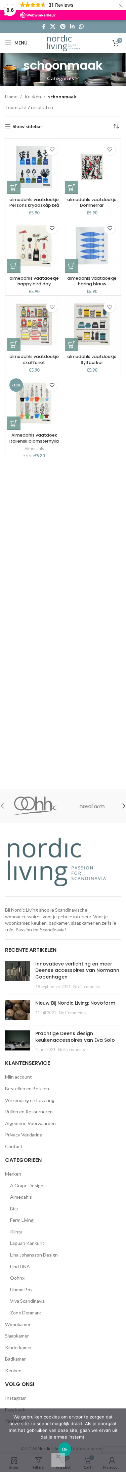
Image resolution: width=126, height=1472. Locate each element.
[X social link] (53, 26)
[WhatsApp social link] (81, 26)
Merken (13, 1174)
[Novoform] (66, 806)
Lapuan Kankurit (27, 1243)
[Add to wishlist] (52, 149)
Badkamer (15, 1359)
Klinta (16, 1231)
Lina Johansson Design (34, 1255)
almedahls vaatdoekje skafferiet (34, 359)
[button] (13, 187)
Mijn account (18, 1077)
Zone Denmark (25, 1312)
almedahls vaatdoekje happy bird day (34, 281)
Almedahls (34, 448)
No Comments (86, 986)
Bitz (14, 1208)
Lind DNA (20, 1266)
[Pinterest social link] (63, 26)
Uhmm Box (21, 1289)
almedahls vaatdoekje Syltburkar (92, 359)
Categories (60, 78)
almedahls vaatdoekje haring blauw (92, 281)
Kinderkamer (18, 1347)
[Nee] (58, 1460)
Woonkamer (18, 1324)
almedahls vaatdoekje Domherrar (92, 202)
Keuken (33, 96)
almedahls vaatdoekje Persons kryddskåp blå (34, 202)
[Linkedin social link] (72, 26)
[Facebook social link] (44, 26)
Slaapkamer (17, 1336)
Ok (65, 1449)
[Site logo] (63, 42)
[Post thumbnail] (17, 975)
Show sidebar (27, 126)
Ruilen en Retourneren (29, 1111)
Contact (14, 1146)
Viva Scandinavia (27, 1301)
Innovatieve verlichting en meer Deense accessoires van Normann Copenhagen (77, 970)
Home (11, 96)
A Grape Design (26, 1185)
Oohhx (17, 1278)
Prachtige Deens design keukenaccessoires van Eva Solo (75, 1036)
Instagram (16, 1398)
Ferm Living (22, 1220)
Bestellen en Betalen (27, 1088)
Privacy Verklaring (23, 1134)
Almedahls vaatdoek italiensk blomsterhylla (34, 438)
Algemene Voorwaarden (30, 1123)
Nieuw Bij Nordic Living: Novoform (75, 1003)
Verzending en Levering (29, 1100)
